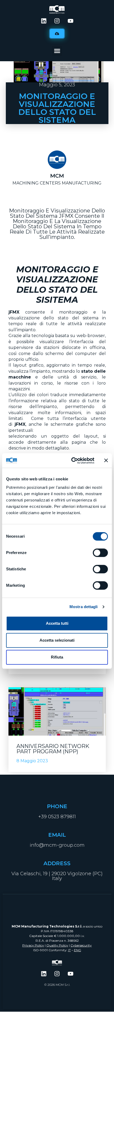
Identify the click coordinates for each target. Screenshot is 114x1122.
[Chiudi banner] (106, 460)
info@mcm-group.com (57, 845)
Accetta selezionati (57, 640)
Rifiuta (57, 657)
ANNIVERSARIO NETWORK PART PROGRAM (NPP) (52, 749)
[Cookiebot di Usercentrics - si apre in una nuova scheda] (71, 460)
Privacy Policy (33, 945)
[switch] (100, 552)
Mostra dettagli (83, 606)
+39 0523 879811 (57, 817)
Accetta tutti (57, 623)
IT (69, 950)
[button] (57, 51)
